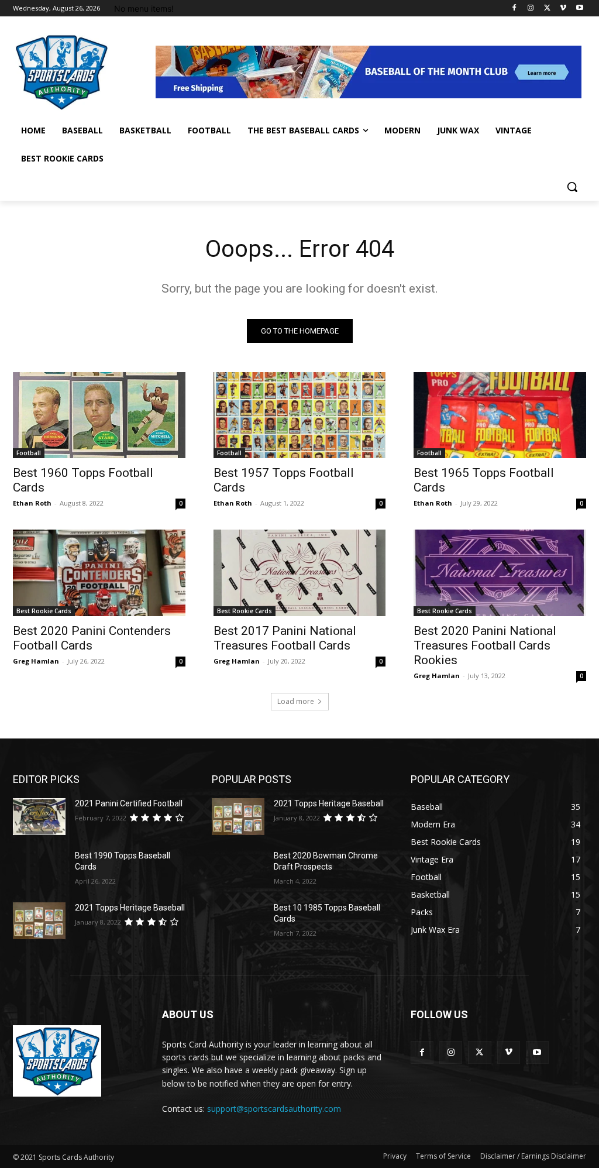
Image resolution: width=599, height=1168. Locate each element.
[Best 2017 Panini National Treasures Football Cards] (300, 573)
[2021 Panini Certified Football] (39, 816)
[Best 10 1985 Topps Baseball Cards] (238, 920)
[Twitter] (547, 8)
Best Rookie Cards (43, 611)
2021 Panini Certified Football (129, 803)
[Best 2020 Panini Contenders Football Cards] (99, 573)
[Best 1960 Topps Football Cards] (99, 415)
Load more (295, 701)
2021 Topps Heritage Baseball (130, 907)
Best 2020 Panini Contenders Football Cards (92, 638)
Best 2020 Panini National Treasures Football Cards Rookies (485, 645)
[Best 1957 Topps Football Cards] (300, 415)
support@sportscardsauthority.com (274, 1108)
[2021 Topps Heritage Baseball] (39, 920)
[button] (572, 187)
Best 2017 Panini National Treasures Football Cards (285, 638)
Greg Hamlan (36, 661)
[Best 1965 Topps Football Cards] (500, 415)
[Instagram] (531, 8)
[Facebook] (514, 8)
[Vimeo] (563, 8)
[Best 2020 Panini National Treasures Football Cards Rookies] (500, 573)
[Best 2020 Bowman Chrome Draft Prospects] (238, 868)
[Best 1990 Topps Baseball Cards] (39, 868)
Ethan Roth (32, 503)
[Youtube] (579, 8)
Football (28, 453)
